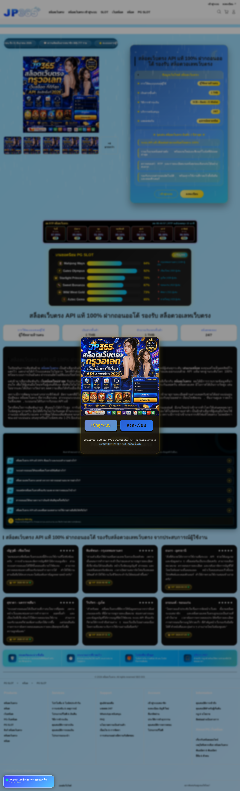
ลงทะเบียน (136, 425)
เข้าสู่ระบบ (101, 425)
